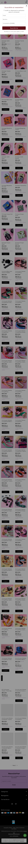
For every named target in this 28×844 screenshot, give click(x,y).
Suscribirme (14, 28)
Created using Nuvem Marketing (14, 33)
